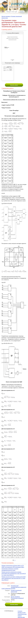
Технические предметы (17, 598)
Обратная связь (21, 617)
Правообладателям (22, 614)
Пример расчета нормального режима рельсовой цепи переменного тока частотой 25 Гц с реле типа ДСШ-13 (14, 573)
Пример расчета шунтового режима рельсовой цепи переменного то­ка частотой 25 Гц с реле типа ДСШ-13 (14, 578)
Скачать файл (14, 85)
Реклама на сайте (22, 612)
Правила (20, 615)
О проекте (20, 611)
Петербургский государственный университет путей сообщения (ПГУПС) (14, 587)
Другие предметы (6, 16)
